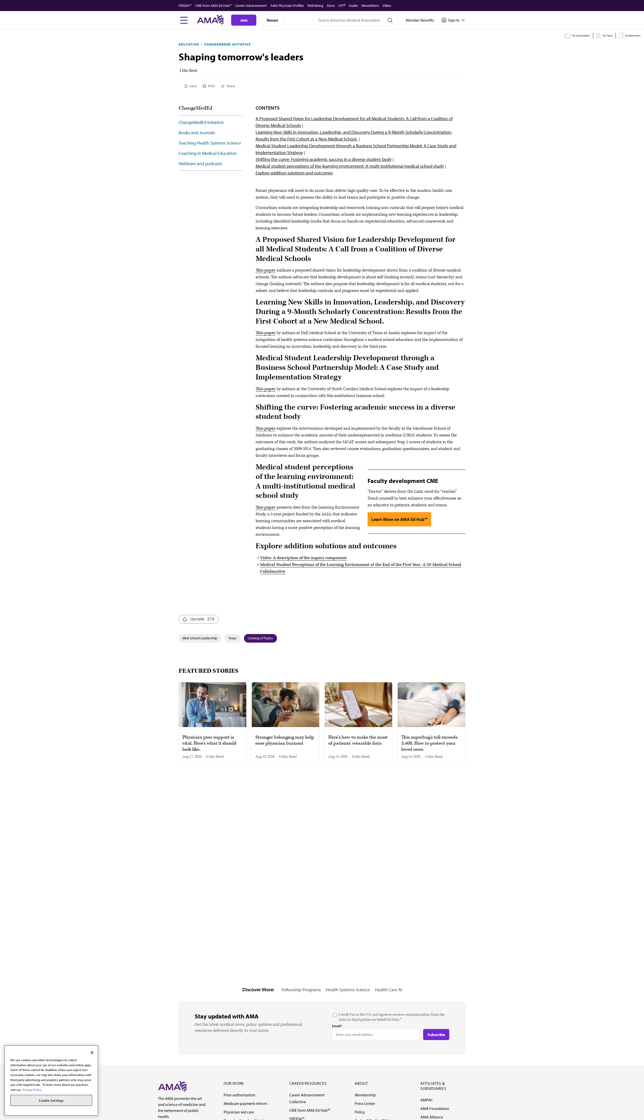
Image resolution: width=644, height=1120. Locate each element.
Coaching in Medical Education (208, 153)
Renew (272, 20)
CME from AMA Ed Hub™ (213, 5)
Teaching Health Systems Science (210, 143)
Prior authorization (239, 1094)
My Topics (608, 35)
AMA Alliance (431, 1116)
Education (189, 44)
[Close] (92, 1052)
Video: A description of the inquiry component (303, 558)
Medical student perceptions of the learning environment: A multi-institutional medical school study (350, 166)
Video (387, 5)
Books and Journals (197, 133)
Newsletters (370, 5)
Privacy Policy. (32, 1090)
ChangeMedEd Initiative (227, 44)
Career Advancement (251, 5)
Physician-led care (239, 1111)
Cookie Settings (51, 1100)
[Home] (172, 1086)
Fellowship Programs (301, 990)
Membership (365, 1094)
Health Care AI (388, 990)
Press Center (365, 1103)
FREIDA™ (185, 5)
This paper (265, 270)
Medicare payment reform (245, 1103)
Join (244, 20)
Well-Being (315, 5)
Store (331, 5)
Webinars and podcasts (200, 163)
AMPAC (426, 1099)
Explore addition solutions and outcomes (294, 173)
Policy (360, 1111)
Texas (232, 638)
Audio (353, 5)
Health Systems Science (348, 990)
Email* (337, 1026)
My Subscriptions (581, 35)
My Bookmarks (632, 35)
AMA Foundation (434, 1108)
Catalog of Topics (260, 638)
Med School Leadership (199, 638)
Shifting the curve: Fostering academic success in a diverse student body (323, 159)
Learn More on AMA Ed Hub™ (399, 519)
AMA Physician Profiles (287, 5)
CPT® (341, 5)
